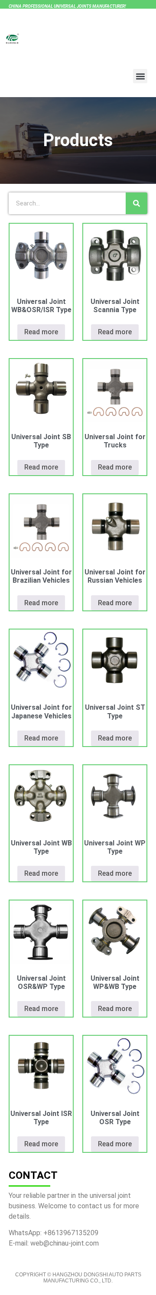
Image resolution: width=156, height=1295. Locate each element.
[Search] (136, 203)
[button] (140, 76)
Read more (41, 332)
